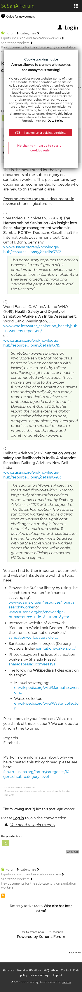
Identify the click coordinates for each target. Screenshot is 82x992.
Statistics (8, 970)
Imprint (57, 975)
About (55, 970)
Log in (18, 818)
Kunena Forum (52, 937)
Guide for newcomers (20, 16)
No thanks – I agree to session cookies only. (40, 148)
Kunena (66, 982)
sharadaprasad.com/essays (32, 664)
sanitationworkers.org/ (55, 648)
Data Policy (55, 120)
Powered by (27, 937)
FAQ (46, 970)
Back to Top (75, 952)
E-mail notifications (29, 970)
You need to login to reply (32, 825)
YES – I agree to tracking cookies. (40, 132)
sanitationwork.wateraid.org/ (33, 637)
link (66, 113)
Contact (66, 970)
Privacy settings (40, 975)
